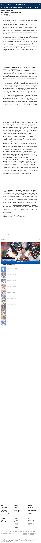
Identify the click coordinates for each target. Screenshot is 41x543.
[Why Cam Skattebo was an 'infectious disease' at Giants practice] (3, 322)
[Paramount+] (19, 533)
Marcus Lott (30, 193)
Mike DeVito (10, 143)
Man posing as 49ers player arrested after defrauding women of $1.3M (20, 314)
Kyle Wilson (25, 190)
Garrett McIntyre (33, 159)
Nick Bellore (5, 161)
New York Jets (8, 20)
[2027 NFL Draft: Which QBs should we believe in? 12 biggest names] (3, 287)
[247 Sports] (4, 533)
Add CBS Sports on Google (7, 18)
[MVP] (32, 533)
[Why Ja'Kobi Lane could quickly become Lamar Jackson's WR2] (3, 275)
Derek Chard (5, 206)
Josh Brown (15, 205)
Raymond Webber (24, 83)
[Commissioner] (26, 533)
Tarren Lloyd (8, 96)
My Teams (30, 523)
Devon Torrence (17, 193)
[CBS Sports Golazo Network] (29, 531)
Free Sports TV (4, 510)
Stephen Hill (26, 24)
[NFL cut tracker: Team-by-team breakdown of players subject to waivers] (3, 293)
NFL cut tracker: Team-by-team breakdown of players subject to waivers (21, 290)
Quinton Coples (17, 24)
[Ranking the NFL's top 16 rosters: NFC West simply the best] (3, 281)
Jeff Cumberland (17, 95)
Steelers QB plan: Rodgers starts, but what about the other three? (19, 302)
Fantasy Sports (4, 508)
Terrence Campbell (9, 124)
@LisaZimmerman (21, 216)
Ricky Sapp (8, 162)
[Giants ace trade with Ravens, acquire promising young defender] (3, 299)
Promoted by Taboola (36, 239)
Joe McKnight (22, 67)
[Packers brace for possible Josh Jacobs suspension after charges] (3, 311)
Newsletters (30, 521)
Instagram (16, 523)
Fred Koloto (16, 124)
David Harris (10, 159)
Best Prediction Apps (5, 513)
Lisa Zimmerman (5, 14)
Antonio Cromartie (19, 190)
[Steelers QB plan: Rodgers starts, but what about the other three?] (3, 305)
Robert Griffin (6, 29)
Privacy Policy (30, 508)
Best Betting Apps (4, 511)
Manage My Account (32, 520)
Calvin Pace (27, 159)
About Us (16, 507)
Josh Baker (23, 95)
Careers (16, 508)
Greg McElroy (22, 41)
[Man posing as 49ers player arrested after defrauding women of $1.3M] (3, 317)
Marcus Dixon (11, 145)
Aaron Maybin (17, 161)
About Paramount (17, 510)
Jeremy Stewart (14, 69)
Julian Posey (10, 193)
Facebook (16, 524)
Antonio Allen (32, 191)
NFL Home (3, 10)
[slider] (20, 260)
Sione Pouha (23, 143)
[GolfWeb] (20, 535)
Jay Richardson (20, 145)
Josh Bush (31, 26)
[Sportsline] (12, 533)
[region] (20, 253)
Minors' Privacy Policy (32, 510)
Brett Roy (31, 161)
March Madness (4, 514)
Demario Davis (9, 172)
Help (2, 520)
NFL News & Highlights (10, 10)
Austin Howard (12, 122)
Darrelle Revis (11, 190)
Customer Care (4, 521)
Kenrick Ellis (5, 145)
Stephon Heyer (28, 124)
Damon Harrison (6, 146)
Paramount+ (16, 511)
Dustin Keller (10, 95)
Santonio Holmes (11, 82)
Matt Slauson (21, 121)
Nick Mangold (27, 121)
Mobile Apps (3, 516)
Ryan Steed (5, 193)
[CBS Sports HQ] (18, 531)
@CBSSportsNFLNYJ (11, 216)
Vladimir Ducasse (28, 122)
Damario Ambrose (15, 162)
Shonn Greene (11, 67)
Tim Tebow (16, 41)
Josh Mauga (11, 161)
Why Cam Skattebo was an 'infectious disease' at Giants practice (19, 320)
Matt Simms (30, 41)
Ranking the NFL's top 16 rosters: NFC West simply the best (18, 278)
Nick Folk (34, 205)
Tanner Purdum (26, 205)
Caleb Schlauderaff (20, 122)
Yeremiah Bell (29, 30)
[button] (2, 4)
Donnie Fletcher (24, 193)
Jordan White (17, 27)
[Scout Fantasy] (37, 533)
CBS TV (16, 513)
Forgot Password (31, 524)
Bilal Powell (16, 67)
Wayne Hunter (6, 122)
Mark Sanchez (11, 41)
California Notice (31, 513)
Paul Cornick (22, 124)
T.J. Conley (20, 205)
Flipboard (16, 529)
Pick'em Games (4, 507)
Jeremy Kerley (25, 82)
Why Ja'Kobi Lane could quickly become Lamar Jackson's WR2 (19, 273)
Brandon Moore (34, 121)
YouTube (16, 520)
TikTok (15, 521)
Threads (16, 527)
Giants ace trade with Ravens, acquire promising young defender (19, 296)
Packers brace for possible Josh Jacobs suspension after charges (19, 308)
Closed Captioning (31, 512)
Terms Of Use (30, 507)
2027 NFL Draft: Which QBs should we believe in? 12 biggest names (20, 284)
